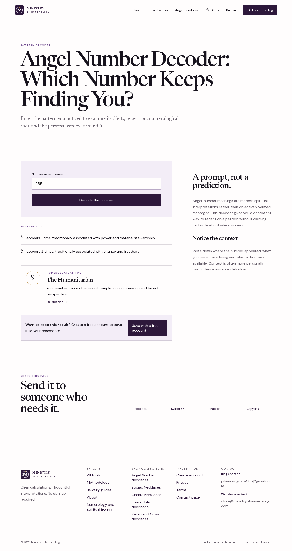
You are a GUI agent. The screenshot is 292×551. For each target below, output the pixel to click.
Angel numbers (186, 10)
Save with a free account (145, 328)
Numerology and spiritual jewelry (100, 507)
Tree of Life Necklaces (141, 504)
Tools (137, 10)
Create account (189, 475)
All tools (93, 475)
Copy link (253, 409)
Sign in (231, 10)
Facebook (140, 409)
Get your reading (260, 10)
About (92, 497)
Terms (181, 490)
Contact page (188, 497)
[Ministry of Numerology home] (39, 10)
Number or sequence (47, 174)
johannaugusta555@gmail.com (245, 483)
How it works (158, 10)
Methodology (98, 482)
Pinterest (215, 409)
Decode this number (96, 200)
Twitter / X (178, 409)
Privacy (182, 482)
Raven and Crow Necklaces (145, 516)
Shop (215, 10)
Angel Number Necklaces (143, 477)
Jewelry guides (99, 490)
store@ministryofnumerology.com (245, 503)
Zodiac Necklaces (146, 487)
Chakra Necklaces (146, 494)
